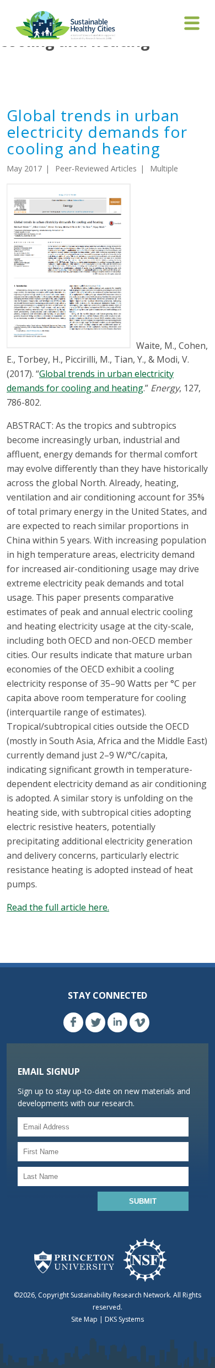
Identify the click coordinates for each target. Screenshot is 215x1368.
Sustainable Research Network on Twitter (95, 1022)
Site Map (84, 1319)
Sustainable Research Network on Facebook (73, 1022)
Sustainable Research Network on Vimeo (139, 1022)
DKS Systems (124, 1319)
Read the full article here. (58, 907)
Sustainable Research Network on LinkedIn (117, 1022)
